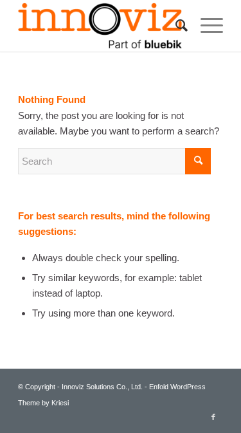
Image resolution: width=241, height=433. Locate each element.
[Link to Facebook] (213, 417)
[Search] (175, 25)
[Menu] (205, 25)
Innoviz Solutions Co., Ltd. (102, 387)
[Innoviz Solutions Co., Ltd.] (100, 25)
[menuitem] (175, 25)
